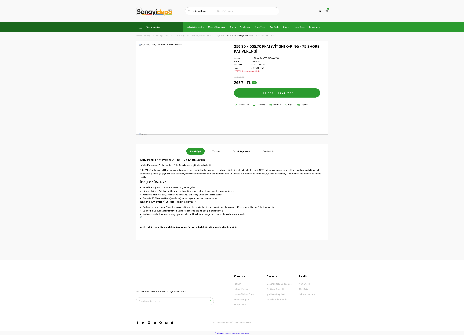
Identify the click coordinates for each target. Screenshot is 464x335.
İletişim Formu (241, 289)
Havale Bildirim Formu (244, 294)
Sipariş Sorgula (241, 299)
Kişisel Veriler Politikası (278, 299)
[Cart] (326, 11)
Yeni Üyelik (304, 284)
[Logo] (154, 11)
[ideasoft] (219, 333)
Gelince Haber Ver (277, 93)
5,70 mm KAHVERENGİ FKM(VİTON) (266, 58)
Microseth (256, 61)
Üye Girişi (303, 289)
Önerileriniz (268, 151)
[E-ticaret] (232, 333)
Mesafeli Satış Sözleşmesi (279, 284)
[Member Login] (319, 11)
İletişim (237, 284)
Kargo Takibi (240, 304)
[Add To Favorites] (241, 104)
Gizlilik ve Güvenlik (275, 289)
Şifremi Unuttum (307, 294)
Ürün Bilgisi (195, 151)
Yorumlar (216, 151)
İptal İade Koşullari (276, 294)
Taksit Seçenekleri (242, 151)
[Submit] (210, 301)
